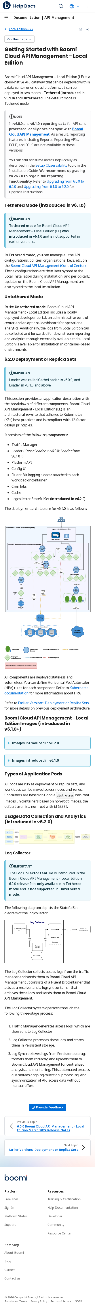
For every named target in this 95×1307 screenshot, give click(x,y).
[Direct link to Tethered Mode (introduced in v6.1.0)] (88, 205)
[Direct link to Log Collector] (32, 853)
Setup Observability (51, 165)
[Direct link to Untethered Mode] (45, 297)
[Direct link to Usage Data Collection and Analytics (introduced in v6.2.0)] (54, 822)
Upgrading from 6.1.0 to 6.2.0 (46, 186)
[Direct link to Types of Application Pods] (64, 774)
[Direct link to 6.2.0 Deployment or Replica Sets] (78, 359)
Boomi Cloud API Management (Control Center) (48, 265)
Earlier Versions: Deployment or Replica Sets (53, 702)
